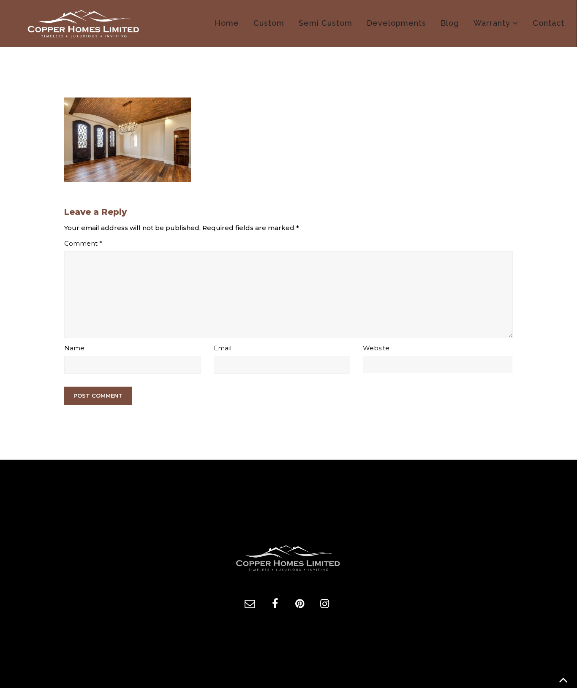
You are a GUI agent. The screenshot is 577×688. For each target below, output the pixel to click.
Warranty (492, 23)
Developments (396, 23)
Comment (83, 243)
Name (74, 348)
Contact (548, 23)
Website (376, 348)
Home (227, 23)
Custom (268, 23)
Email (222, 348)
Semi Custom (325, 23)
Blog (450, 23)
